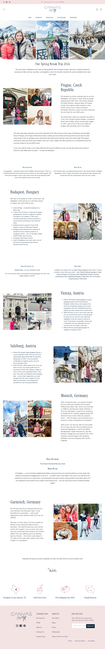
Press (54, 627)
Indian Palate (23, 276)
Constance (63, 274)
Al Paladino (19, 473)
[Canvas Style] (52, 9)
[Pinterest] (9, 2)
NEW (29, 18)
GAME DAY (49, 18)
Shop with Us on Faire (60, 637)
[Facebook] (6, 2)
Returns (39, 627)
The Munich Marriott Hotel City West (52, 464)
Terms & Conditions (80, 641)
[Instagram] (4, 2)
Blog (53, 623)
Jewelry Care (40, 637)
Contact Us (40, 632)
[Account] (96, 9)
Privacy (70, 641)
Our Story (55, 618)
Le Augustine (7, 171)
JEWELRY (39, 18)
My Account (40, 618)
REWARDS (73, 18)
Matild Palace (19, 270)
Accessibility (91, 641)
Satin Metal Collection (81, 270)
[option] (52, 40)
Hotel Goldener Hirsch (33, 352)
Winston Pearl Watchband (78, 274)
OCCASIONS (61, 18)
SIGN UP (90, 626)
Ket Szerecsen (35, 274)
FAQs (38, 623)
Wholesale (55, 632)
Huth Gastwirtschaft (80, 328)
